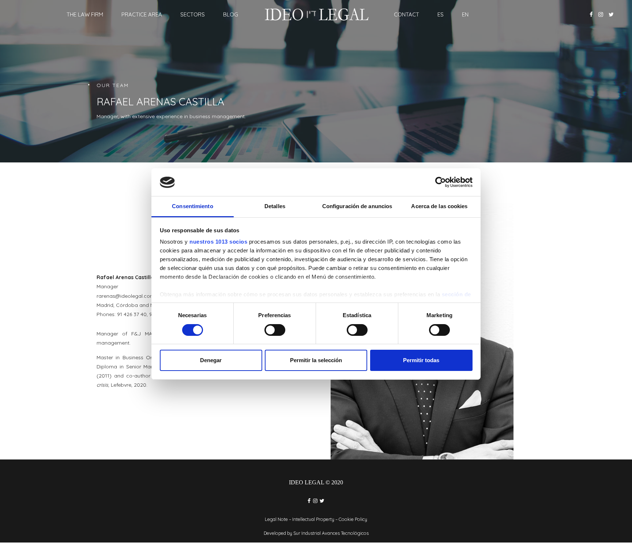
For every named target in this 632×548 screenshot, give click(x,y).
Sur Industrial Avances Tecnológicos (331, 533)
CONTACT (406, 14)
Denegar (211, 360)
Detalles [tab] (274, 206)
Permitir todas (421, 360)
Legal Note (276, 519)
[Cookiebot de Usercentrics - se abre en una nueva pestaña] (441, 182)
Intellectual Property (313, 519)
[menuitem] (440, 14)
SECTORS (192, 14)
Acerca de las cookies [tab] (439, 206)
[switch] (274, 330)
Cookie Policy (353, 519)
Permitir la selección (316, 360)
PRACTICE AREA (141, 14)
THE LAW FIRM (85, 14)
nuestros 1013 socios (218, 242)
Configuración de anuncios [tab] (357, 206)
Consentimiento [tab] (192, 206)
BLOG (230, 14)
